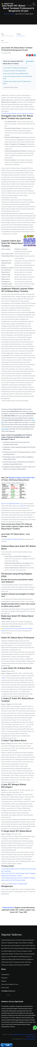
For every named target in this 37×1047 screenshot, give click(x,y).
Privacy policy (5, 987)
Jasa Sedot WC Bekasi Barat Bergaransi (15, 68)
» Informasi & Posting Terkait (10, 87)
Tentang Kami (5, 974)
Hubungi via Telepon (27, 113)
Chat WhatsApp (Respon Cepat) (11, 113)
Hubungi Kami (8, 907)
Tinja (2, 678)
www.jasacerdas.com (18, 1034)
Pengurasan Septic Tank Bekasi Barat (14, 70)
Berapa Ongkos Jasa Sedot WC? (22, 477)
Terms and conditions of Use (9, 984)
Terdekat (11, 14)
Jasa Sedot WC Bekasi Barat (18, 884)
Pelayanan (4, 978)
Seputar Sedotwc (11, 934)
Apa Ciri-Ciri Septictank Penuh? (10, 503)
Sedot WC (23, 506)
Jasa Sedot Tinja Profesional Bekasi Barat (15, 73)
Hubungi (3, 981)
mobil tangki (4, 429)
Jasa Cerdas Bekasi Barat (21, 35)
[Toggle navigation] (34, 3)
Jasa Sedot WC (30, 1034)
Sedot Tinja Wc (31, 1037)
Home (6, 14)
